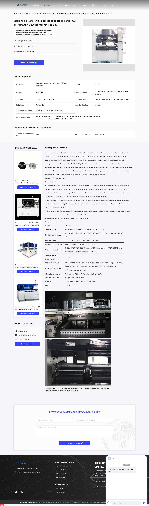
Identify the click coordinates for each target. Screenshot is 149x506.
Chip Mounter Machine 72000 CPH (70, 388)
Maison (36, 5)
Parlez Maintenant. (28, 63)
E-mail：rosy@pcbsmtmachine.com (28, 472)
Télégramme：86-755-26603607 (27, 468)
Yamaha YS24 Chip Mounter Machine (96, 388)
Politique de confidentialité (28, 502)
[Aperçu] (22, 5)
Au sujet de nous (61, 5)
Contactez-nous (79, 5)
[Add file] (108, 503)
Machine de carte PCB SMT (42, 13)
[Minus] (144, 458)
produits (28, 13)
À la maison (20, 13)
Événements (96, 5)
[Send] (144, 503)
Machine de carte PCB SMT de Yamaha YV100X (62, 390)
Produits (46, 5)
